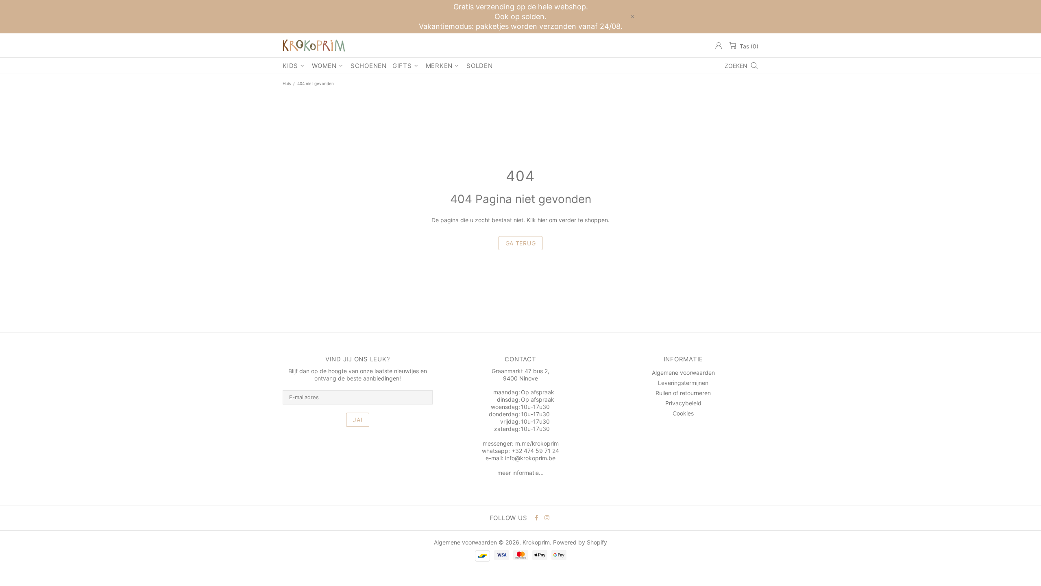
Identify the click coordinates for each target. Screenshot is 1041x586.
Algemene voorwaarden (683, 372)
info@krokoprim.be (530, 458)
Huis (287, 83)
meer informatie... (520, 472)
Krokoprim (314, 45)
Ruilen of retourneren (683, 392)
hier (542, 219)
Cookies (683, 413)
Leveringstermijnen (683, 382)
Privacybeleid (683, 403)
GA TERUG (520, 243)
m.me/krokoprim (537, 443)
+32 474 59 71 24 (535, 450)
